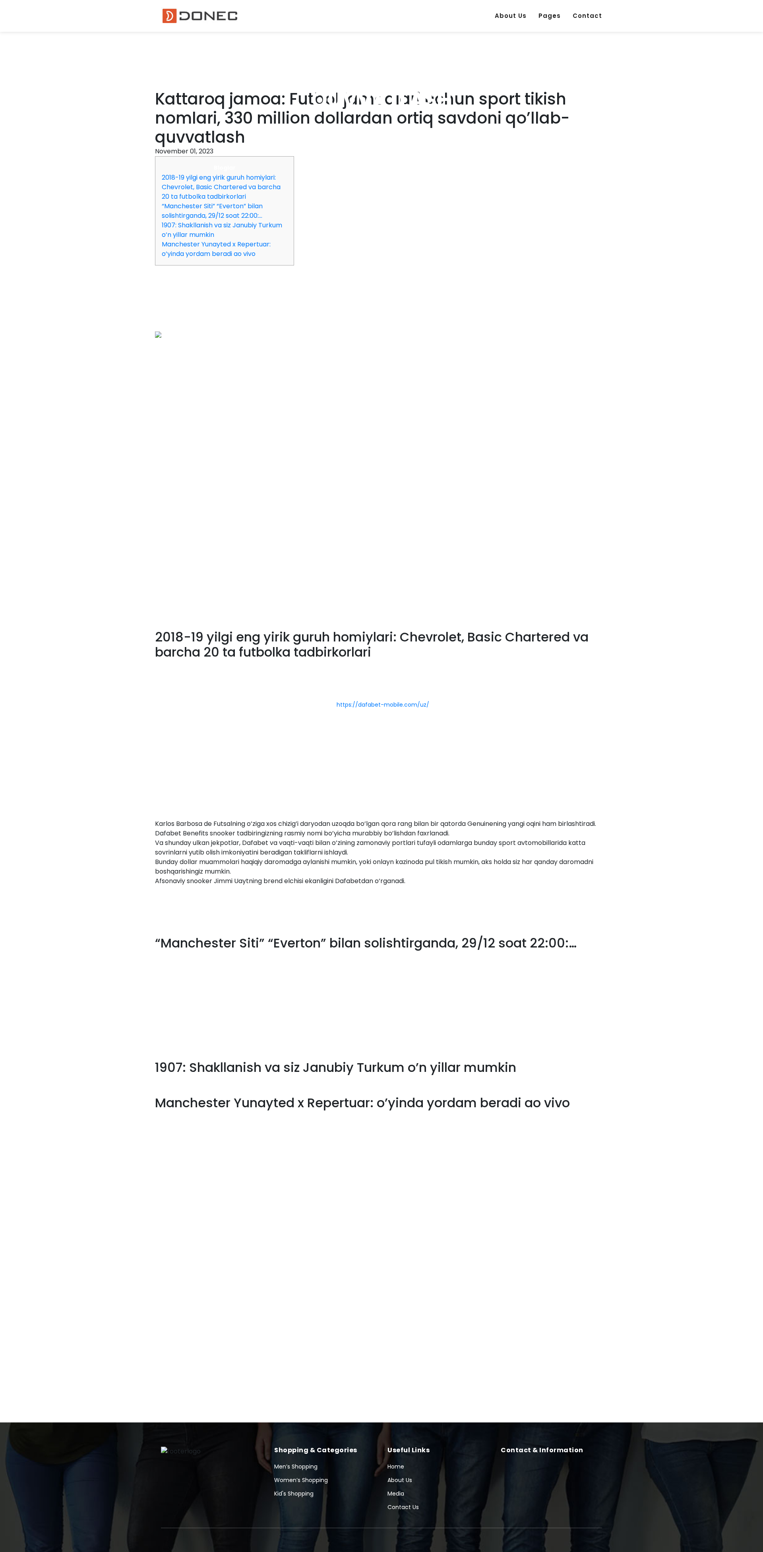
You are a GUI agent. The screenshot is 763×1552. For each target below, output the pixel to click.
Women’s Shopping (301, 1480)
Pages (549, 16)
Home (395, 1467)
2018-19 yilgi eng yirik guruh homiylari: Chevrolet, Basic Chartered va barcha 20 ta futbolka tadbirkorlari (221, 187)
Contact (587, 16)
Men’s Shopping (296, 1467)
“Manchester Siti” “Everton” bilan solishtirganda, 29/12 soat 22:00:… (212, 211)
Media (395, 1494)
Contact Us (403, 1507)
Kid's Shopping (294, 1494)
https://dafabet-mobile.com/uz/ (383, 705)
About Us (511, 16)
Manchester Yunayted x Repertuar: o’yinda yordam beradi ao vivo (216, 249)
